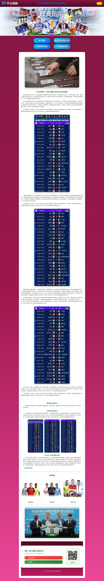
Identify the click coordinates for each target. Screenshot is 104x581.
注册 (99, 3)
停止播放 (52, 534)
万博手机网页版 (41, 46)
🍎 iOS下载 (29, 562)
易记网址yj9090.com (62, 40)
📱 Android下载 (30, 557)
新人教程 (42, 40)
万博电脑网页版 (62, 46)
